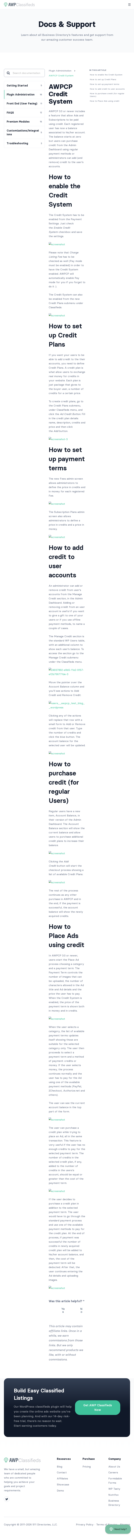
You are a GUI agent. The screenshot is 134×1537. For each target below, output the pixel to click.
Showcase (63, 1484)
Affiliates (62, 1478)
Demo (60, 1490)
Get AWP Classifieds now (97, 1407)
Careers (113, 1472)
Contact (62, 1472)
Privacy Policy (84, 1524)
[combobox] (27, 73)
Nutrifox (113, 1494)
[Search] (8, 73)
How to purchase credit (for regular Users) (107, 94)
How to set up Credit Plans (103, 79)
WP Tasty (114, 1488)
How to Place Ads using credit (104, 101)
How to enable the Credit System (106, 74)
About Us (114, 1466)
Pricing (87, 1466)
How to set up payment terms (104, 84)
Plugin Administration (60, 70)
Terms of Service (106, 1524)
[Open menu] (129, 4)
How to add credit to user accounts (107, 89)
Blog (59, 1466)
